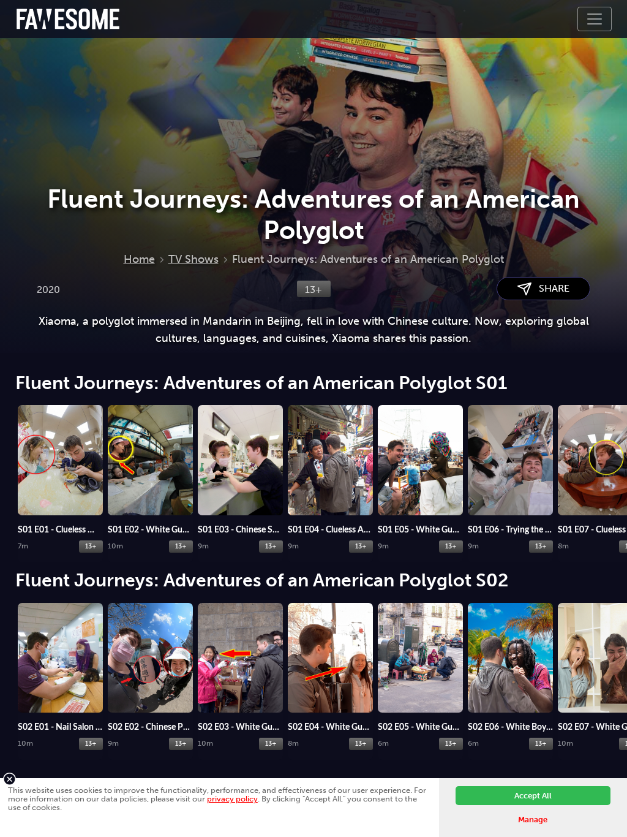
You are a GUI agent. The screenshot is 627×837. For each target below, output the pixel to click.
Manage (532, 819)
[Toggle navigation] (594, 19)
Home (139, 259)
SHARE (550, 288)
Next (615, 459)
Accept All (533, 795)
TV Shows (193, 259)
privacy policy (232, 798)
